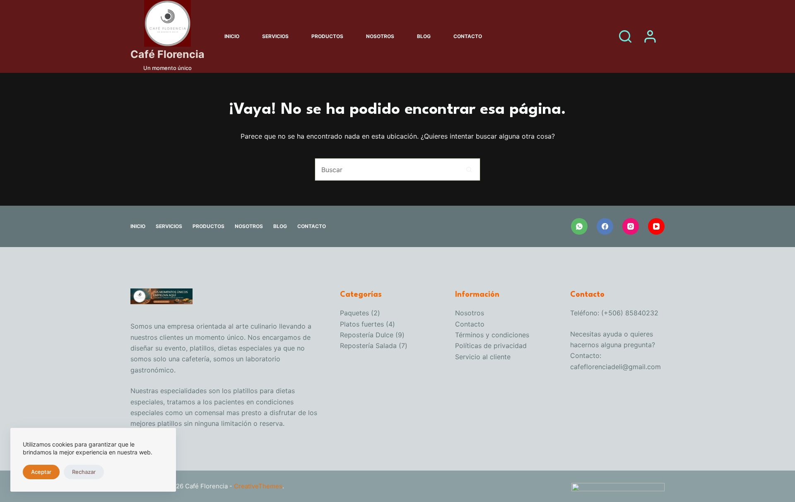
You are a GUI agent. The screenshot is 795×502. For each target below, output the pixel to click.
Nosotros (380, 36)
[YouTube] (656, 226)
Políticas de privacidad (491, 345)
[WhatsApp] (579, 226)
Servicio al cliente (483, 357)
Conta (464, 324)
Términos (470, 335)
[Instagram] (630, 226)
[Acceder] (650, 36)
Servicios (275, 36)
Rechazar (84, 471)
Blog (424, 36)
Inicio (231, 36)
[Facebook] (605, 226)
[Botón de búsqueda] (469, 169)
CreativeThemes (258, 486)
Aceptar (41, 471)
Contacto (467, 36)
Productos (327, 36)
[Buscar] (625, 36)
